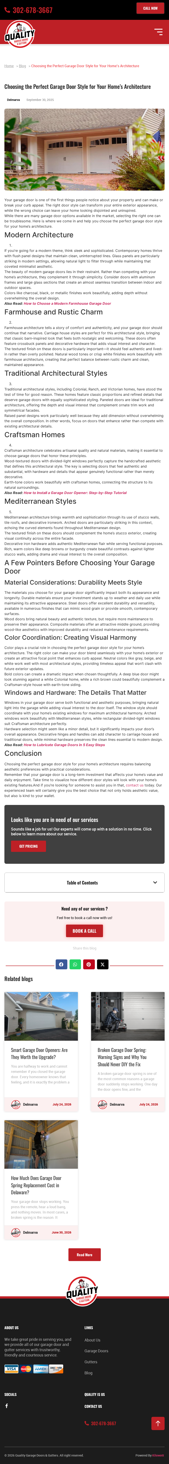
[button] (155, 882)
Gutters (90, 1361)
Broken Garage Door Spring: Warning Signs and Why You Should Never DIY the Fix (122, 1057)
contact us (134, 785)
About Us (92, 1340)
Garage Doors (96, 1350)
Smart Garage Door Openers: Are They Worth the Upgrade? (39, 1053)
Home (9, 65)
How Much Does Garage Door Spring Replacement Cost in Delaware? (36, 1185)
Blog (22, 65)
